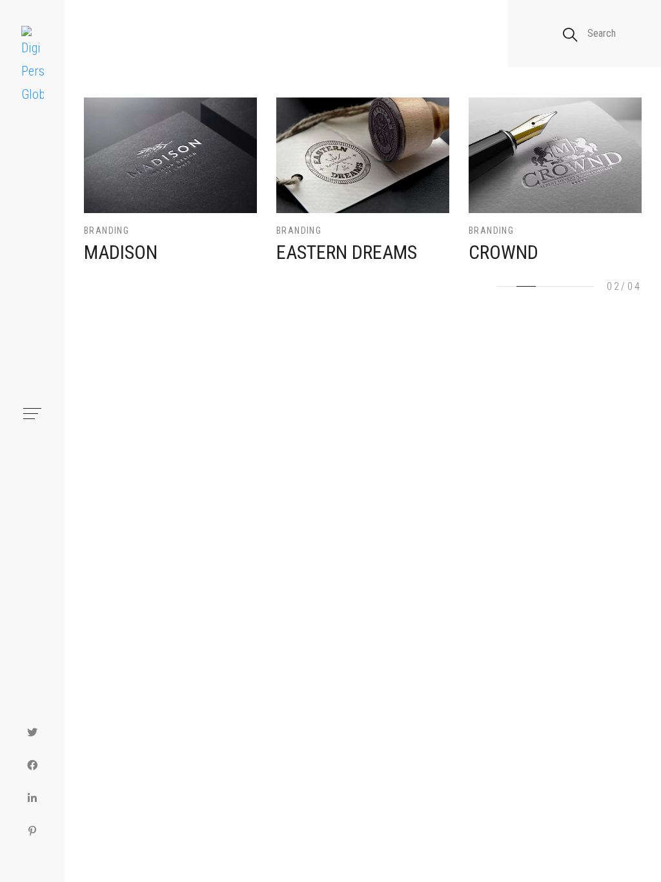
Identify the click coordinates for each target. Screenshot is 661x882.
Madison (121, 252)
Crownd (503, 252)
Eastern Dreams (346, 252)
